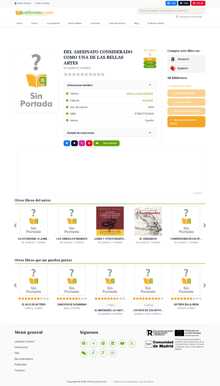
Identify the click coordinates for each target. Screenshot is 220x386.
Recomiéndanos (24, 358)
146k (186, 3)
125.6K (200, 3)
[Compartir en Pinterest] (89, 143)
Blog (136, 23)
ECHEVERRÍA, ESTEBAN (110, 313)
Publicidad (20, 364)
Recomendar (110, 143)
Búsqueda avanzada (190, 16)
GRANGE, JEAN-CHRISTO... (148, 313)
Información (21, 347)
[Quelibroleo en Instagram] (82, 143)
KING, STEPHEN (72, 308)
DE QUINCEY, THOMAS (77, 68)
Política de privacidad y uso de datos (133, 381)
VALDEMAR (147, 100)
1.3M (173, 3)
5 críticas (148, 305)
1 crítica (110, 305)
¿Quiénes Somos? (25, 341)
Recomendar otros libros (183, 121)
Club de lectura (117, 23)
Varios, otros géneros (139, 93)
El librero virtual (156, 23)
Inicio (19, 23)
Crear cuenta (42, 3)
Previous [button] (15, 225)
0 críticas (150, 66)
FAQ (17, 353)
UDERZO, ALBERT (34, 308)
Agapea (182, 68)
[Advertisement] (110, 38)
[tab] (110, 85)
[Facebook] (83, 343)
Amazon (183, 59)
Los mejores (53, 23)
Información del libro (80, 85)
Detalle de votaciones (80, 132)
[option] (34, 225)
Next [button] (204, 225)
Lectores (95, 23)
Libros (34, 23)
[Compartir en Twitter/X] (74, 143)
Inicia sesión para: (180, 85)
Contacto (20, 370)
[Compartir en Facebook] (67, 143)
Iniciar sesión (24, 3)
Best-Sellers (75, 23)
